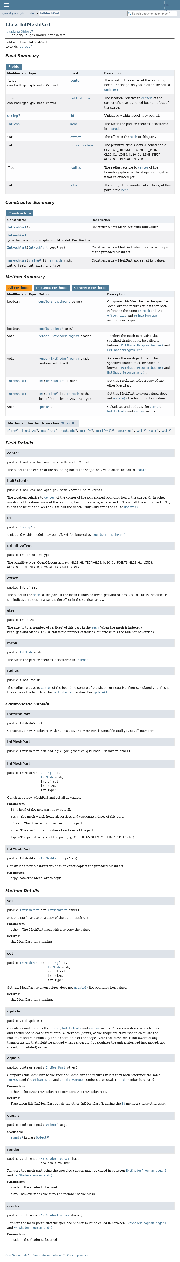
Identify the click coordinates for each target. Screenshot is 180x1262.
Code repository (77, 1255)
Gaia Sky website (16, 1255)
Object (25, 46)
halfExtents (80, 98)
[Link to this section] (42, 55)
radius (75, 167)
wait (140, 430)
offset (75, 137)
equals (43, 301)
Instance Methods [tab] (51, 288)
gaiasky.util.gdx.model (18, 13)
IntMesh (13, 124)
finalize (29, 430)
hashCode (68, 430)
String (12, 116)
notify (85, 430)
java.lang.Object (18, 31)
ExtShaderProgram (65, 336)
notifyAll (104, 430)
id (72, 116)
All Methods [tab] (18, 288)
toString (124, 430)
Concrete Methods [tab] (90, 288)
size (73, 185)
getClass (48, 430)
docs (167, 5)
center (75, 80)
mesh (73, 124)
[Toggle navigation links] (6, 5)
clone (11, 430)
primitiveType (81, 145)
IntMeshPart (49, 13)
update (43, 407)
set (41, 381)
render (43, 336)
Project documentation (47, 1255)
